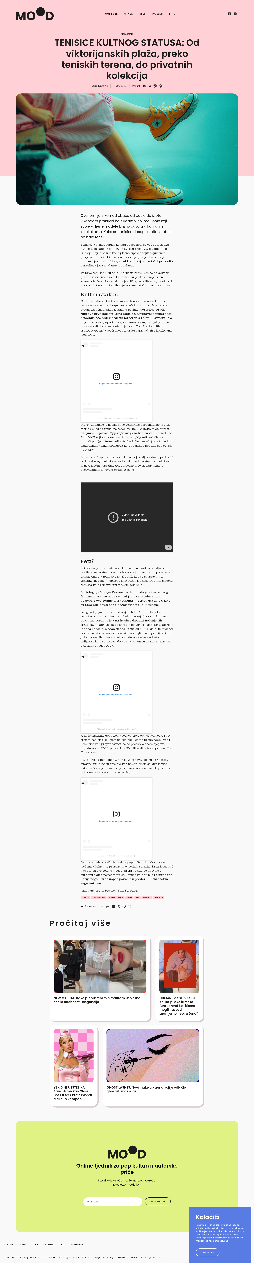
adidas (85, 897)
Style (128, 13)
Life (172, 13)
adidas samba (98, 897)
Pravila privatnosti (151, 1257)
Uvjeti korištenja (105, 1257)
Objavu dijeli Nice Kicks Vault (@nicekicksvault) (116, 729)
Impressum (55, 1257)
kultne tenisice (116, 897)
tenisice (147, 897)
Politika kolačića (127, 1257)
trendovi (158, 897)
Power (157, 13)
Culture (111, 13)
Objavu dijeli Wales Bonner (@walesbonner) (116, 856)
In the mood (77, 1244)
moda (129, 897)
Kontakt (87, 1257)
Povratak (88, 906)
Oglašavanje (72, 1257)
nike (137, 897)
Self (142, 13)
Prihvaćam (207, 1252)
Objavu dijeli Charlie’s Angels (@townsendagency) (116, 418)
